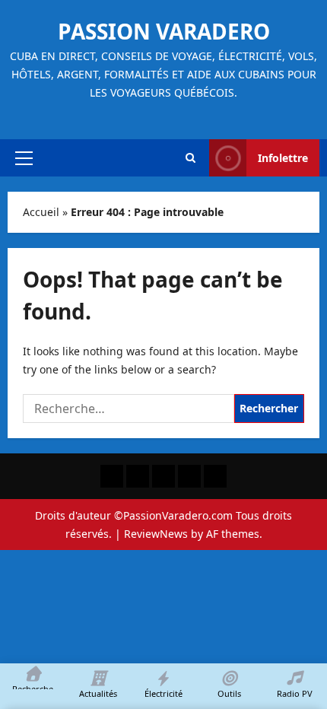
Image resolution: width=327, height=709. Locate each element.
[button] (24, 158)
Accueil (41, 212)
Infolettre (283, 158)
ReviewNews (156, 533)
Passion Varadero (164, 31)
